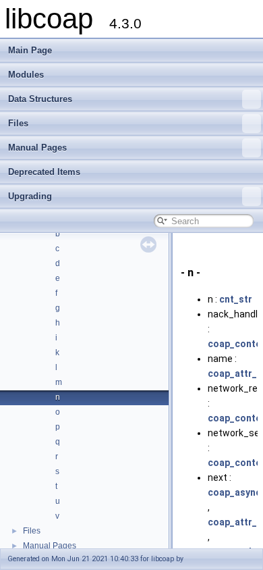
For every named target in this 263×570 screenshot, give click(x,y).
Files (18, 123)
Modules (26, 75)
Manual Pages (37, 147)
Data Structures (40, 99)
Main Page (30, 50)
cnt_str (235, 299)
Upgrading (30, 196)
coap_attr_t (234, 373)
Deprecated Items (44, 172)
